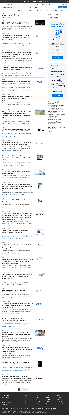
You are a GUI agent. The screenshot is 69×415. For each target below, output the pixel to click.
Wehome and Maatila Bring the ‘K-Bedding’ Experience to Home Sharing (56, 126)
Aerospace (13, 253)
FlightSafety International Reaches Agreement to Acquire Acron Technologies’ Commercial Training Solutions (17, 246)
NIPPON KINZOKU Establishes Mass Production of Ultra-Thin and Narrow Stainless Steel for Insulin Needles (17, 276)
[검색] (46, 7)
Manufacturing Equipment (21, 75)
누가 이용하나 (38, 403)
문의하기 (5, 404)
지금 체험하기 (45, 1)
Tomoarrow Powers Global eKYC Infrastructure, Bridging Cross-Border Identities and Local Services (56, 121)
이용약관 (8, 408)
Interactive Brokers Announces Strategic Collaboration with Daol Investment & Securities (17, 377)
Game (3, 29)
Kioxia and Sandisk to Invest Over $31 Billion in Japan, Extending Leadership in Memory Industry (17, 98)
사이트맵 (32, 408)
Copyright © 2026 (43, 412)
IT (7, 10)
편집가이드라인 (13, 408)
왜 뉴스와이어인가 (39, 397)
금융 (30, 10)
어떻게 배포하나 (39, 399)
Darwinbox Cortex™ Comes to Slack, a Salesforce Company (14, 291)
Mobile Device (11, 238)
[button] (44, 17)
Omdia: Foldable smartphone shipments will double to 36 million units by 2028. (16, 231)
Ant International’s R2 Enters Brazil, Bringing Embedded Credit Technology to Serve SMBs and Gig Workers (16, 37)
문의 (46, 4)
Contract (30, 75)
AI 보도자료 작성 (52, 4)
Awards (16, 207)
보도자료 (18, 7)
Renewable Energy (6, 225)
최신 (4, 10)
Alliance (27, 62)
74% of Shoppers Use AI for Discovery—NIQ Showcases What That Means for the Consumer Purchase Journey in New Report (17, 186)
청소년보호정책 (27, 408)
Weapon (12, 313)
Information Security (6, 90)
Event (25, 370)
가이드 (30, 7)
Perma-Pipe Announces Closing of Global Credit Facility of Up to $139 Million (17, 69)
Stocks (16, 384)
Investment (12, 106)
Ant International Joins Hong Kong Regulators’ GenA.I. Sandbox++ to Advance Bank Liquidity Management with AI (16, 54)
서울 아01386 (9, 412)
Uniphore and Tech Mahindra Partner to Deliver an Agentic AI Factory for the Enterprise (16, 143)
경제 (26, 10)
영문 (4, 13)
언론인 (36, 7)
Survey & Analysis (20, 165)
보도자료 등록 (62, 7)
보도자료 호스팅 (60, 403)
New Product (15, 29)
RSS (4, 17)
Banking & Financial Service (8, 45)
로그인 (60, 4)
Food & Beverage (6, 341)
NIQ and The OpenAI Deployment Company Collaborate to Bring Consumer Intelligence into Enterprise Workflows (17, 349)
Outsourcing (5, 207)
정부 (52, 10)
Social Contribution (25, 123)
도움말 (42, 4)
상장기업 (56, 10)
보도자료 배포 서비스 (8, 4)
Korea (50, 17)
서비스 (24, 7)
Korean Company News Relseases (55, 102)
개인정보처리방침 (20, 408)
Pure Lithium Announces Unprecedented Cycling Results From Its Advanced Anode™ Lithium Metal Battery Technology (17, 261)
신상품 (61, 10)
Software (4, 150)
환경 (48, 10)
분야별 (26, 399)
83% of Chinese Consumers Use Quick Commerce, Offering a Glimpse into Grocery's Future (16, 158)
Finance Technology (19, 45)
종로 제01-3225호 (39, 411)
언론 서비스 (59, 397)
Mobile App (8, 29)
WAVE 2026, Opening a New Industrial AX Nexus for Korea (56, 115)
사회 (44, 10)
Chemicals (8, 269)
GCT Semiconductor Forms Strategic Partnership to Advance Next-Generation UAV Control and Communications (17, 305)
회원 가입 (65, 4)
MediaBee (40, 408)
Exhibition (18, 178)
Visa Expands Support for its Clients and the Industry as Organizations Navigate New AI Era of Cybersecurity (16, 83)
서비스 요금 (38, 401)
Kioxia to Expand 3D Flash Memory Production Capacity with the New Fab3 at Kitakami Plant (16, 130)
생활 (19, 10)
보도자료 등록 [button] (6, 400)
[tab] (29, 395)
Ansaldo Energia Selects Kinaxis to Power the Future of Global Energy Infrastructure (16, 320)
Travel (13, 178)
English (36, 408)
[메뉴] (3, 4)
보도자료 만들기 (49, 397)
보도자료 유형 (48, 399)
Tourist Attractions (6, 178)
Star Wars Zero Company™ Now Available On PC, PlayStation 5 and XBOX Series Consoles (16, 23)
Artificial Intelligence (16, 90)
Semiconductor (5, 106)
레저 (37, 10)
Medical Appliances (6, 284)
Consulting (4, 165)
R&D (12, 269)
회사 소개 (3, 408)
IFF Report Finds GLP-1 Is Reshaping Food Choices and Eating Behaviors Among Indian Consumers (16, 334)
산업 (11, 10)
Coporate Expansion (14, 136)
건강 (22, 10)
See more (50, 131)
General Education (6, 253)
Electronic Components (17, 370)
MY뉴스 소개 (59, 399)
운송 (33, 10)
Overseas (56, 17)
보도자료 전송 (59, 401)
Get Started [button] (58, 57)
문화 (15, 10)
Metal (3, 269)
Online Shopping (15, 123)
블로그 (38, 4)
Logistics (9, 326)
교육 (41, 10)
